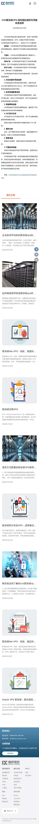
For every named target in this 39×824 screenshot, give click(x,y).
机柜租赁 (17, 781)
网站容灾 (5, 801)
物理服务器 (6, 772)
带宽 (15, 785)
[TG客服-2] (36, 254)
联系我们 (17, 801)
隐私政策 (17, 804)
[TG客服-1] (36, 249)
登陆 (30, 3)
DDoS (4, 781)
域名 (26, 772)
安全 (3, 791)
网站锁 (4, 798)
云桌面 (4, 788)
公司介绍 (17, 798)
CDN (3, 785)
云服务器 (5, 778)
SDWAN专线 (18, 772)
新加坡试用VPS (10, 409)
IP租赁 (16, 775)
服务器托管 (17, 778)
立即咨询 (10, 753)
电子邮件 (28, 775)
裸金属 (4, 775)
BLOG (16, 795)
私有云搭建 (17, 788)
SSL (3, 795)
